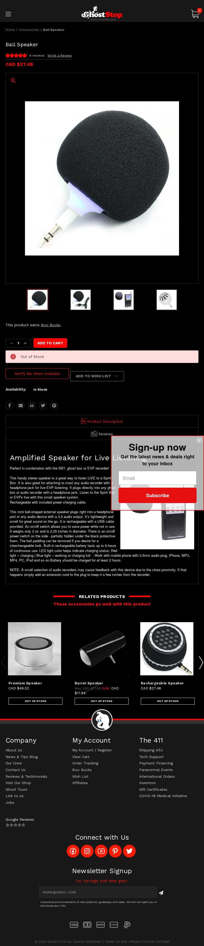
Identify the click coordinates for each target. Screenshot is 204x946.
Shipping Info (151, 750)
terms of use (116, 942)
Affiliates (80, 783)
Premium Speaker (25, 683)
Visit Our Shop (18, 783)
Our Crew (14, 763)
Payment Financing (156, 763)
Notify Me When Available (37, 373)
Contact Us (16, 770)
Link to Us (15, 796)
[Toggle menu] (25, 14)
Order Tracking (85, 763)
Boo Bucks (50, 325)
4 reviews (37, 55)
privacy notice (142, 942)
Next (200, 662)
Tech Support (151, 757)
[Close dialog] (199, 440)
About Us (14, 750)
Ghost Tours (16, 789)
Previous (3, 662)
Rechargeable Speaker (162, 683)
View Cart (81, 757)
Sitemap (163, 942)
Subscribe (157, 495)
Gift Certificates (153, 789)
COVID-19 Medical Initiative (163, 796)
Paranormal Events (156, 770)
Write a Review (60, 55)
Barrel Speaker (89, 683)
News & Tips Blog (22, 757)
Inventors (147, 783)
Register (104, 750)
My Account (82, 750)
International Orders (157, 776)
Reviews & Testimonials (26, 776)
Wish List (80, 776)
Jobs (10, 802)
